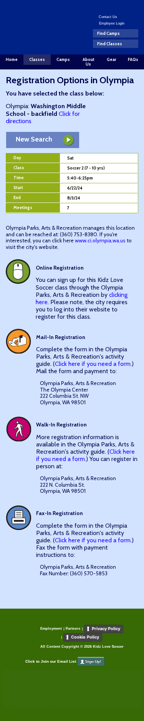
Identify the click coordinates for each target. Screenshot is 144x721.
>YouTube (119, 6)
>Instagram (130, 6)
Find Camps (108, 33)
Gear (111, 59)
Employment (51, 628)
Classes (37, 59)
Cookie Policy (85, 637)
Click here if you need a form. (93, 363)
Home (12, 59)
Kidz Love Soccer (33, 22)
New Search (34, 139)
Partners (73, 628)
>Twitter (108, 6)
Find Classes (109, 43)
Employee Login (111, 23)
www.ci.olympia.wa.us (100, 240)
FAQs (133, 59)
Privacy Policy (106, 628)
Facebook (97, 6)
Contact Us (108, 17)
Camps (63, 59)
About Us (88, 62)
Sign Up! (93, 661)
